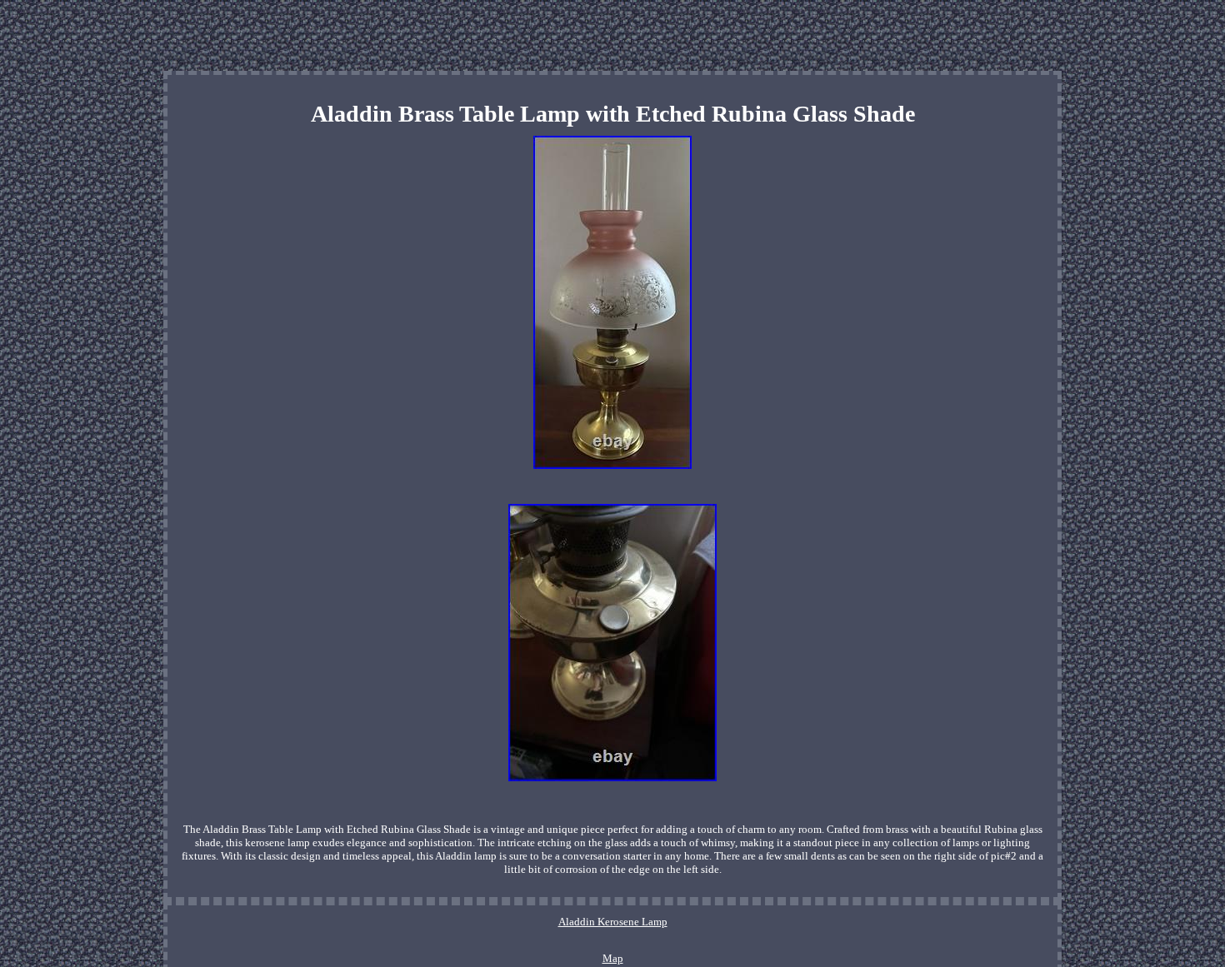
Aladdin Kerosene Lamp (613, 921)
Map (612, 958)
